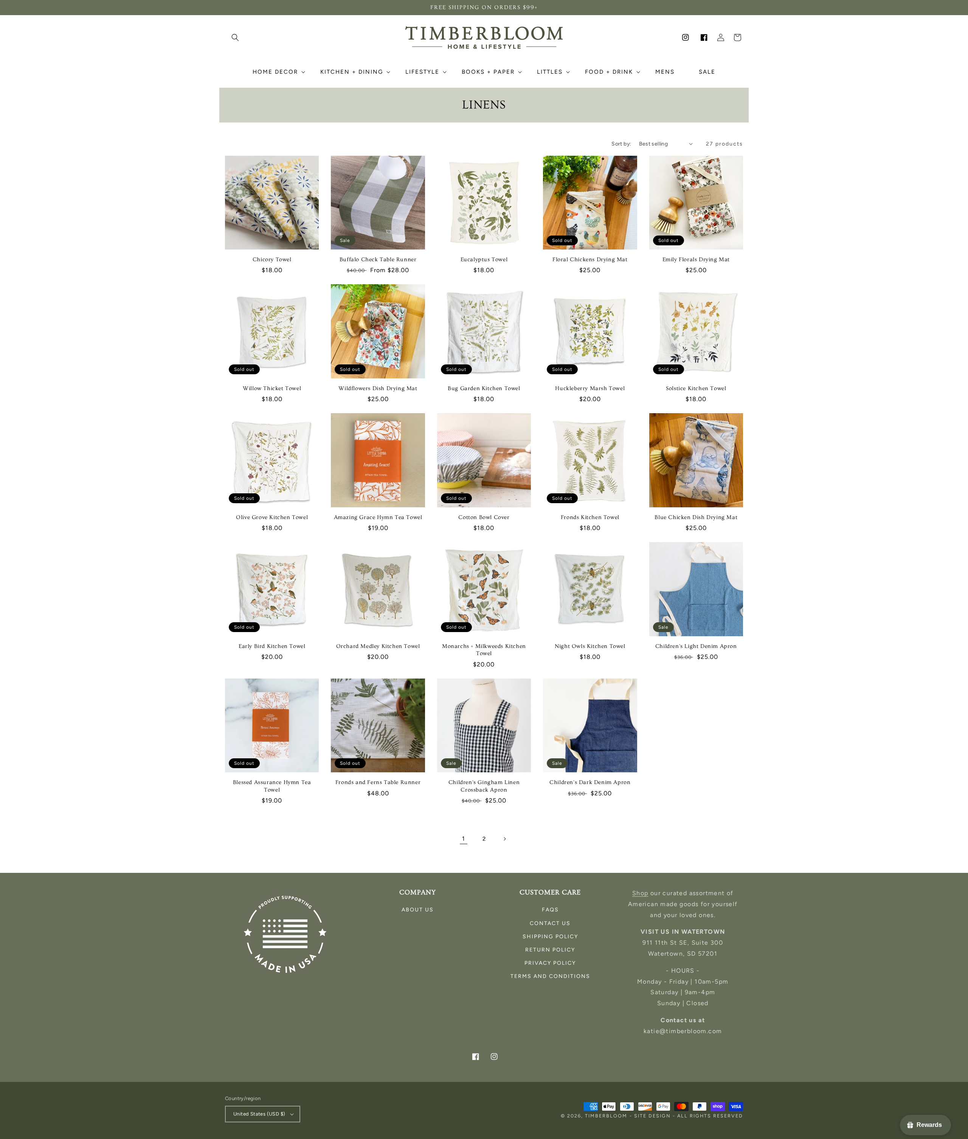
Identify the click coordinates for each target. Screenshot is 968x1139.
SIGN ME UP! (484, 632)
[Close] (577, 497)
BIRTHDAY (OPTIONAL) (419, 593)
